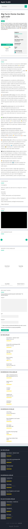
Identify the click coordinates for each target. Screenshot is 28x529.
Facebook (3, 55)
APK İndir (8, 44)
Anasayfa (3, 11)
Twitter (8, 55)
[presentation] (1, 240)
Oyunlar (7, 11)
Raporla (7, 50)
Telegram (19, 55)
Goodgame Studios (18, 33)
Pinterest (14, 55)
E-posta (3, 319)
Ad (2, 313)
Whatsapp (24, 55)
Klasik (11, 11)
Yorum (2, 297)
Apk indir (20, 523)
